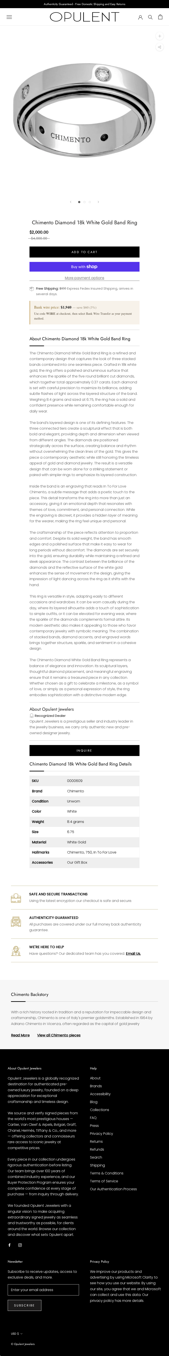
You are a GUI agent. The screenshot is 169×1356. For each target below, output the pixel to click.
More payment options (84, 277)
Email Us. (133, 953)
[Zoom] (159, 36)
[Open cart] (160, 16)
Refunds (97, 1149)
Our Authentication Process (113, 1189)
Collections (99, 1109)
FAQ (93, 1117)
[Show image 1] (79, 202)
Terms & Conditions (106, 1173)
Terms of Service (104, 1181)
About (95, 1078)
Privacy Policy (101, 1133)
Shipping (97, 1165)
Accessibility (100, 1094)
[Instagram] (20, 1245)
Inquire (85, 750)
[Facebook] (9, 1245)
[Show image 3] (90, 202)
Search (96, 1157)
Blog (93, 1101)
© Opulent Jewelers (23, 1344)
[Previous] (70, 202)
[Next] (98, 202)
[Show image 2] (84, 202)
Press (94, 1125)
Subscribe (24, 1305)
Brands (96, 1086)
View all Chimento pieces (59, 1035)
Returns (96, 1141)
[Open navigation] (9, 17)
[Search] (150, 17)
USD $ (15, 1334)
